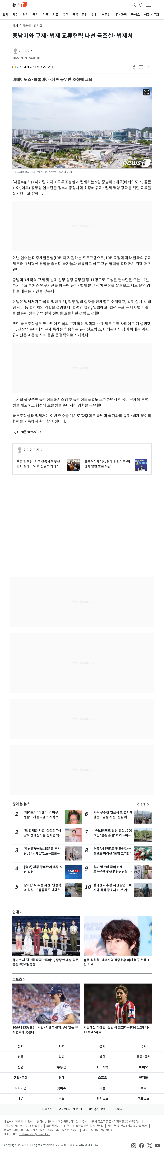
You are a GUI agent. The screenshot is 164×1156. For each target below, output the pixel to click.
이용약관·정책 (97, 1109)
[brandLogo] (19, 4)
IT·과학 (102, 1067)
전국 (21, 1057)
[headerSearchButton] (134, 4)
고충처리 (117, 1109)
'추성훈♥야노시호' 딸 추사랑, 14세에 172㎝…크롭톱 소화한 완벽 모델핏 (42, 853)
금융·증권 (143, 1057)
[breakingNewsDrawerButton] (141, 4)
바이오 (143, 1067)
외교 (62, 1057)
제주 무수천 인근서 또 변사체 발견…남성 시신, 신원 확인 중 (113, 817)
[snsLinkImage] (133, 1145)
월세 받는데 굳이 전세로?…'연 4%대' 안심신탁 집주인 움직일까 (112, 872)
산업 (21, 1067)
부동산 (61, 1067)
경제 (102, 1046)
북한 (102, 1057)
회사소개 (47, 1109)
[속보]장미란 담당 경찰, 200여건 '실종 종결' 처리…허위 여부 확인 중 (112, 835)
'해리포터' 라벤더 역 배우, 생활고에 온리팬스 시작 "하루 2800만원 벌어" (42, 817)
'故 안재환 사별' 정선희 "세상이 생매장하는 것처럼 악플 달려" (43, 835)
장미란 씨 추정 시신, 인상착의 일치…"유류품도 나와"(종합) (42, 890)
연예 (15, 912)
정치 (15, 26)
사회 (62, 1046)
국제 (143, 1046)
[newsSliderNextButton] (148, 804)
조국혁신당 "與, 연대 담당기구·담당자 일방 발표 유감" (107, 464)
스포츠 (17, 979)
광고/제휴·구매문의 (70, 1109)
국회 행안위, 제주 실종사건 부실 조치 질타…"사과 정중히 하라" (38, 464)
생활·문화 (20, 1078)
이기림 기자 (26, 51)
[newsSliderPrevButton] (138, 804)
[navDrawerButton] (149, 4)
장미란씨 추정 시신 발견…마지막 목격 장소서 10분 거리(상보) (112, 890)
